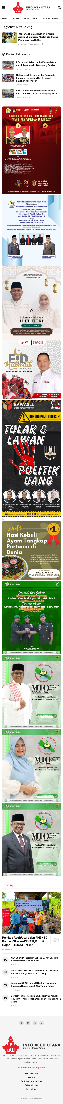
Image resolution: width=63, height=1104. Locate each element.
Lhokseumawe (50, 18)
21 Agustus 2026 (24, 69)
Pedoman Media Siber (31, 1081)
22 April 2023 (35, 44)
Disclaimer (31, 1089)
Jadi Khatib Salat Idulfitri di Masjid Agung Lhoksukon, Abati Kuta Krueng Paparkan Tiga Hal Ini (38, 37)
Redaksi (24, 44)
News (5, 18)
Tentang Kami (31, 1073)
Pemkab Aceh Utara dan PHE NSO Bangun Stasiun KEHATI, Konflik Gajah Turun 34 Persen (24, 941)
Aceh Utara (30, 18)
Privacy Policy (31, 1085)
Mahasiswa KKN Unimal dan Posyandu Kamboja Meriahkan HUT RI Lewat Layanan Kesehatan (35, 78)
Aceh (16, 18)
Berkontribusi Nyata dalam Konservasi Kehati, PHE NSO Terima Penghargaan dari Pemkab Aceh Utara (36, 999)
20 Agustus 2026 (24, 85)
